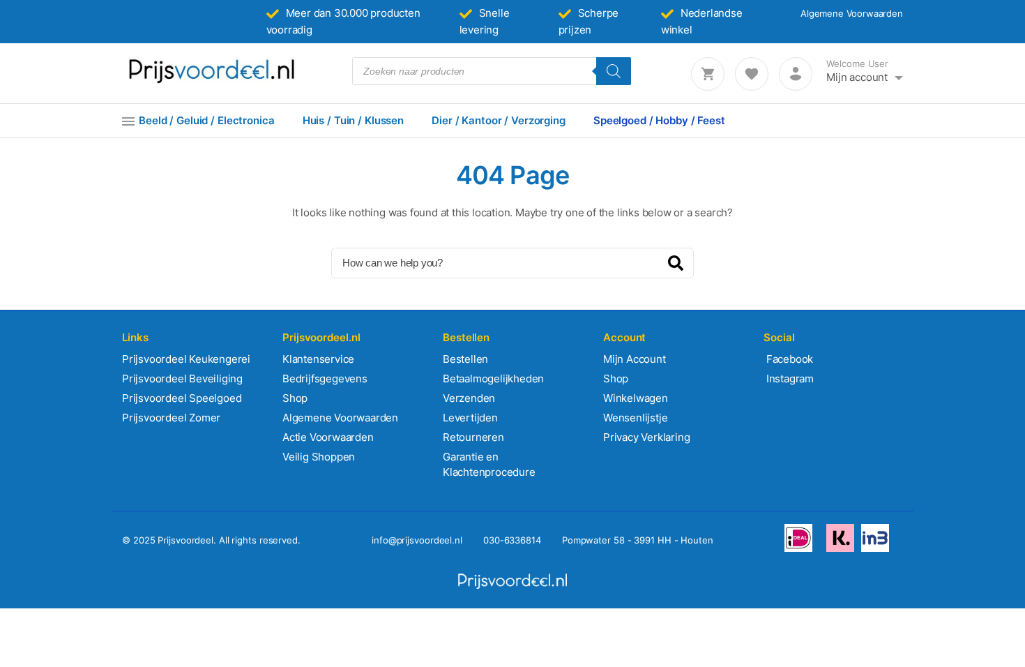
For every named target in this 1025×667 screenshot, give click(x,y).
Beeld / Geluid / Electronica (207, 120)
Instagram (789, 378)
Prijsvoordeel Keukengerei (186, 359)
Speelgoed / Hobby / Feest (659, 120)
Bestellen (465, 359)
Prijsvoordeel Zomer (171, 417)
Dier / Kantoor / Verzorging (498, 120)
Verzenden (469, 398)
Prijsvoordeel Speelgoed (181, 398)
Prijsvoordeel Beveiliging (182, 378)
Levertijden (470, 417)
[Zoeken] (613, 71)
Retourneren (473, 437)
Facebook (788, 359)
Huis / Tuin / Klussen (353, 120)
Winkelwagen (635, 398)
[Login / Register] (795, 73)
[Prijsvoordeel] (211, 80)
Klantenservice (318, 359)
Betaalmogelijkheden (493, 378)
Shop (295, 398)
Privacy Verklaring (646, 437)
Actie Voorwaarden (328, 437)
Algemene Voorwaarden (851, 13)
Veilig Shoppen (318, 456)
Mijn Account (634, 359)
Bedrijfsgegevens (324, 378)
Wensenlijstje (635, 417)
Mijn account (857, 77)
